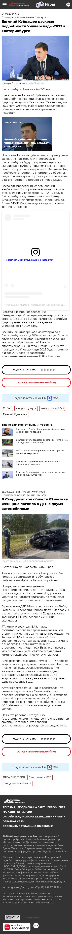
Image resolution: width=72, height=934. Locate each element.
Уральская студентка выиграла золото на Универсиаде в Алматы (38, 462)
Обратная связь (14, 821)
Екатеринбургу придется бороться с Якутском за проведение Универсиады (42, 441)
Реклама (9, 807)
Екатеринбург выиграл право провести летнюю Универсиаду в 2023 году (41, 473)
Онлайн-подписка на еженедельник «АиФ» (34, 816)
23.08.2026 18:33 (11, 491)
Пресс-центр (56, 807)
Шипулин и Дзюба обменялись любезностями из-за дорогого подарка (40, 430)
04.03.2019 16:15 (10, 13)
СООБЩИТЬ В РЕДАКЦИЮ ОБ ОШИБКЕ (28, 826)
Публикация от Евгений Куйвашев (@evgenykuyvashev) (35, 304)
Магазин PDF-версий (17, 811)
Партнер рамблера (32, 918)
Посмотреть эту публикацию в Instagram (29, 259)
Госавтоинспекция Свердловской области (28, 561)
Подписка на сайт (31, 807)
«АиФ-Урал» (36, 83)
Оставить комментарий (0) (36, 382)
